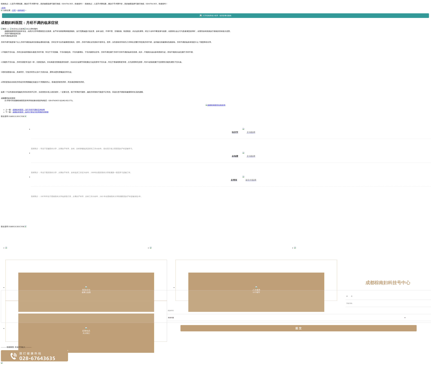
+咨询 (3, 8)
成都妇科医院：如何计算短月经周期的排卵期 (30, 112)
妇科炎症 (21, 10)
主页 (14, 10)
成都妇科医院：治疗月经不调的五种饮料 (29, 110)
